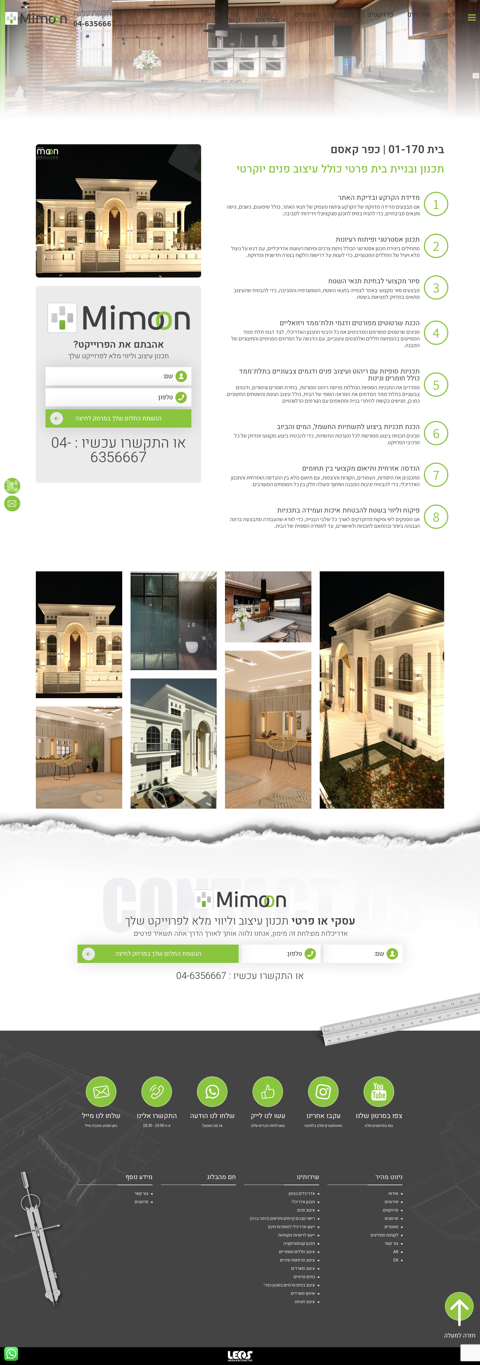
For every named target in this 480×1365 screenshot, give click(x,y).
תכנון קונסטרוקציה (299, 1243)
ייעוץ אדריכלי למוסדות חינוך (291, 1227)
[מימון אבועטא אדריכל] (36, 18)
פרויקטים (380, 15)
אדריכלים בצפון (302, 1193)
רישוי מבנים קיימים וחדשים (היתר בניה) (282, 1218)
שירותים (419, 15)
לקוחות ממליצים (267, 18)
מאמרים (305, 15)
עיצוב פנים (306, 1210)
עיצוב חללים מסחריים (297, 1252)
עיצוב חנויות (305, 1302)
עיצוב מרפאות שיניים (297, 1260)
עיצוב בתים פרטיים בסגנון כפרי (289, 1285)
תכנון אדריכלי (303, 1202)
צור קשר (233, 18)
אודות (452, 15)
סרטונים (342, 15)
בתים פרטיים (304, 1277)
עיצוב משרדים (303, 1268)
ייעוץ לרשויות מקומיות (296, 1235)
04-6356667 (94, 18)
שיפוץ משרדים (303, 1293)
